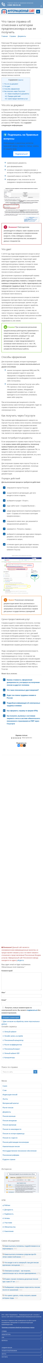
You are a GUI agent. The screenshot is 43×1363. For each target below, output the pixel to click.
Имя (4, 992)
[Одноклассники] (21, 745)
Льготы (5, 1099)
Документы (22, 36)
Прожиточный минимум (9, 1350)
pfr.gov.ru (20, 960)
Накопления (9, 1231)
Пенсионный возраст (12, 1049)
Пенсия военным (9, 1116)
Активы (7, 1218)
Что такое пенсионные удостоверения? (23, 690)
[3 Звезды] (16, 738)
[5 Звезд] (20, 738)
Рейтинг (7, 1205)
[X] (24, 745)
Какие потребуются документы (17, 94)
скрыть (20, 80)
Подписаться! (21, 153)
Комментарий (7, 970)
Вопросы (5, 1340)
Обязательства (10, 1227)
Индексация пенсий (10, 1094)
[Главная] (18, 11)
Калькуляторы (9, 1057)
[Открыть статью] (21, 1182)
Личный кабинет (10, 1031)
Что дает (6, 86)
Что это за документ (10, 84)
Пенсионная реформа (11, 1155)
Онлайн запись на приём (13, 1036)
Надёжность (9, 1214)
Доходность (8, 1209)
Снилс (5, 1086)
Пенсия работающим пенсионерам (16, 1142)
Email (4, 1000)
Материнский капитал (11, 1103)
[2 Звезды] (14, 738)
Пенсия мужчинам (9, 1125)
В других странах (9, 1159)
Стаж (4, 1090)
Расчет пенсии (8, 1107)
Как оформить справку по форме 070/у (22, 710)
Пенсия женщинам (10, 1120)
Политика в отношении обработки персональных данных (18, 1327)
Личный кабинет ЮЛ (11, 1053)
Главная (5, 36)
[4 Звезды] (18, 738)
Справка (13, 36)
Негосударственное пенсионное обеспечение (20, 1151)
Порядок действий (12, 96)
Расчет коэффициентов (13, 1044)
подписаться (32, 1010)
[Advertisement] (22, 849)
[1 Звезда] (12, 738)
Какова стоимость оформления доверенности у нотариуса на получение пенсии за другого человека (23, 682)
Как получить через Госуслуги (14, 91)
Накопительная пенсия (11, 1146)
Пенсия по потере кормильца (13, 1133)
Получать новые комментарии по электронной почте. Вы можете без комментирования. (21, 1010)
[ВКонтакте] (19, 745)
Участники (8, 1222)
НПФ (3, 1337)
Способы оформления (11, 89)
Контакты (5, 1357)
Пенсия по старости (10, 1138)
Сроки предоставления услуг (16, 99)
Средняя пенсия (7, 1347)
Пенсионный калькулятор (13, 1040)
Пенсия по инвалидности (12, 1129)
